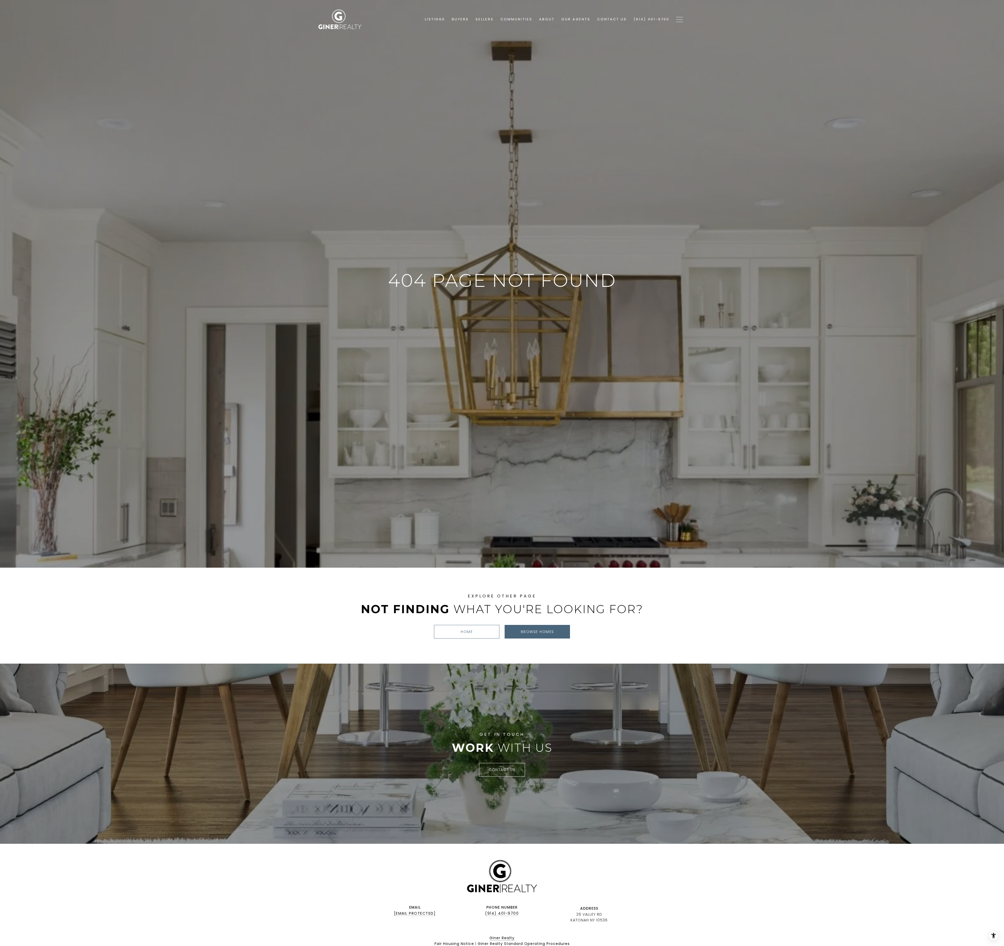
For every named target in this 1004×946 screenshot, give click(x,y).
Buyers (460, 19)
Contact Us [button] (502, 769)
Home (467, 631)
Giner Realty (502, 938)
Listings (435, 19)
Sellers (485, 19)
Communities (516, 19)
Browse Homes (537, 631)
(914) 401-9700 (502, 913)
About (547, 19)
